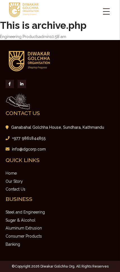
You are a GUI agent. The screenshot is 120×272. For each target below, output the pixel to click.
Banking (13, 244)
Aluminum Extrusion (24, 228)
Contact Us (15, 189)
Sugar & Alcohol (20, 220)
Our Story (14, 181)
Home (11, 173)
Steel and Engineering (25, 212)
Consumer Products (24, 236)
